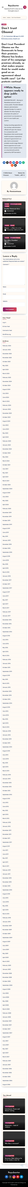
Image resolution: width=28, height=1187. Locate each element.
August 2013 (6, 751)
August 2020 (6, 492)
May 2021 (5, 473)
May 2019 (5, 536)
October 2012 (6, 790)
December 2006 (7, 1068)
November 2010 (7, 882)
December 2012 (7, 782)
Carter (7, 204)
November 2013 (7, 739)
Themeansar (13, 1184)
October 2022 (7, 453)
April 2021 (5, 477)
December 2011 (7, 830)
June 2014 (6, 715)
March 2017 (6, 608)
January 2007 (7, 1064)
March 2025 (6, 373)
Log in (4, 322)
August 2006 (6, 1084)
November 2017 (7, 580)
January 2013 (6, 778)
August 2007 (6, 1037)
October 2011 (6, 838)
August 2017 (6, 592)
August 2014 (6, 707)
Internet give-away (15, 204)
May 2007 (5, 1049)
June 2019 (6, 532)
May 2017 (5, 600)
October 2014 (6, 699)
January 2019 (7, 540)
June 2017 (6, 596)
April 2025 (6, 369)
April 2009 (6, 957)
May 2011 (5, 858)
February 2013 (7, 774)
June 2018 (6, 560)
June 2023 (6, 429)
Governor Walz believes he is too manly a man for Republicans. (13, 1160)
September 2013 (7, 747)
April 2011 (5, 862)
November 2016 (7, 623)
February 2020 (7, 508)
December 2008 (7, 973)
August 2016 (6, 635)
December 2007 (7, 1021)
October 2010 (6, 886)
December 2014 (7, 691)
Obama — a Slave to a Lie (12, 228)
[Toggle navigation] (2, 7)
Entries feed (6, 326)
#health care (16, 38)
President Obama (15, 237)
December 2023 (7, 413)
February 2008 (7, 1013)
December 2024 (7, 381)
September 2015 (7, 671)
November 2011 (7, 834)
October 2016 (6, 627)
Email (4, 294)
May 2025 (5, 365)
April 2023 (6, 437)
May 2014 (5, 719)
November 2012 (7, 786)
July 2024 (6, 393)
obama (4, 24)
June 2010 (6, 902)
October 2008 (7, 981)
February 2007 (7, 1060)
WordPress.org (7, 334)
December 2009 (7, 925)
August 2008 (6, 989)
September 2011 (7, 842)
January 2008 (7, 1017)
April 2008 (6, 1005)
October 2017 (6, 584)
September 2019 (7, 524)
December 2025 (7, 353)
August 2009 (6, 941)
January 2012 (7, 826)
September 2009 (7, 937)
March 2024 (6, 401)
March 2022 (6, 461)
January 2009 (7, 969)
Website (5, 301)
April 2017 (5, 604)
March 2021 (6, 480)
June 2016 (6, 643)
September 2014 (7, 703)
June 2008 (6, 997)
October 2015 (6, 667)
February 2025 (7, 377)
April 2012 (5, 814)
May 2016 (5, 647)
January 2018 (7, 576)
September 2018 (7, 552)
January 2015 (6, 687)
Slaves (12, 225)
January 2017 (6, 616)
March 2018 (6, 572)
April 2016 (5, 651)
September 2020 (7, 488)
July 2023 (5, 425)
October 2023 (6, 417)
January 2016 (7, 663)
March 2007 (6, 1056)
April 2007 (6, 1053)
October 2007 (6, 1029)
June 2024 (6, 397)
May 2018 (5, 564)
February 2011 (7, 870)
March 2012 (6, 818)
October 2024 (7, 385)
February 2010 (7, 917)
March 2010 (6, 913)
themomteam (9, 36)
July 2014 (5, 711)
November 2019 (7, 516)
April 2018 (5, 568)
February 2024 (7, 405)
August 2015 (6, 675)
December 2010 (7, 878)
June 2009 (6, 949)
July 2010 (5, 898)
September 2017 (7, 588)
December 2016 (7, 620)
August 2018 (6, 556)
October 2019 (6, 520)
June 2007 (6, 1045)
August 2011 (6, 846)
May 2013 (5, 763)
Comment (6, 264)
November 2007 (7, 1025)
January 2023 (7, 445)
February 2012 (7, 822)
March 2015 (6, 683)
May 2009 (5, 953)
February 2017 (7, 612)
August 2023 (6, 421)
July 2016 (5, 639)
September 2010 (7, 890)
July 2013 (5, 755)
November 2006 (7, 1072)
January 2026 (7, 349)
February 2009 (7, 965)
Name (4, 287)
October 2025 (6, 361)
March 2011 (6, 866)
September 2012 (7, 794)
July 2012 (5, 802)
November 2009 (7, 929)
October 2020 (7, 484)
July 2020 (6, 496)
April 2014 (5, 723)
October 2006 (7, 1076)
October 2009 (7, 933)
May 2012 (5, 810)
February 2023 (7, 441)
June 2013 (6, 759)
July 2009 (6, 945)
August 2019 (6, 528)
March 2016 (6, 655)
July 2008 (6, 993)
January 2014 (7, 735)
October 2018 (6, 548)
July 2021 (5, 469)
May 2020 (5, 500)
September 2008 (7, 985)
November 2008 (7, 977)
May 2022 (5, 457)
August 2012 (6, 798)
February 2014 (7, 731)
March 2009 (6, 961)
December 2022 (7, 449)
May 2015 (5, 679)
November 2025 (7, 357)
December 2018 (7, 544)
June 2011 (6, 854)
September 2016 (7, 631)
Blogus (22, 1182)
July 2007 (5, 1041)
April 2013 (5, 766)
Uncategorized (9, 1106)
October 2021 (6, 465)
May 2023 (5, 433)
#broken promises (8, 38)
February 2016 (7, 659)
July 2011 (5, 850)
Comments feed (7, 330)
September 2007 (7, 1033)
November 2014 (7, 695)
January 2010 (7, 921)
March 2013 (6, 770)
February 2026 (7, 345)
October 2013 (6, 743)
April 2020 (6, 504)
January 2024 (7, 409)
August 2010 (6, 894)
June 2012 (6, 806)
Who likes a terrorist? (12, 1143)
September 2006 (7, 1080)
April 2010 (5, 910)
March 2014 (6, 727)
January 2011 (6, 874)
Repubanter (13, 6)
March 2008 (6, 1009)
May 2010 (5, 906)
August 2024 (6, 389)
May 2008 (5, 1001)
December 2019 (7, 512)
